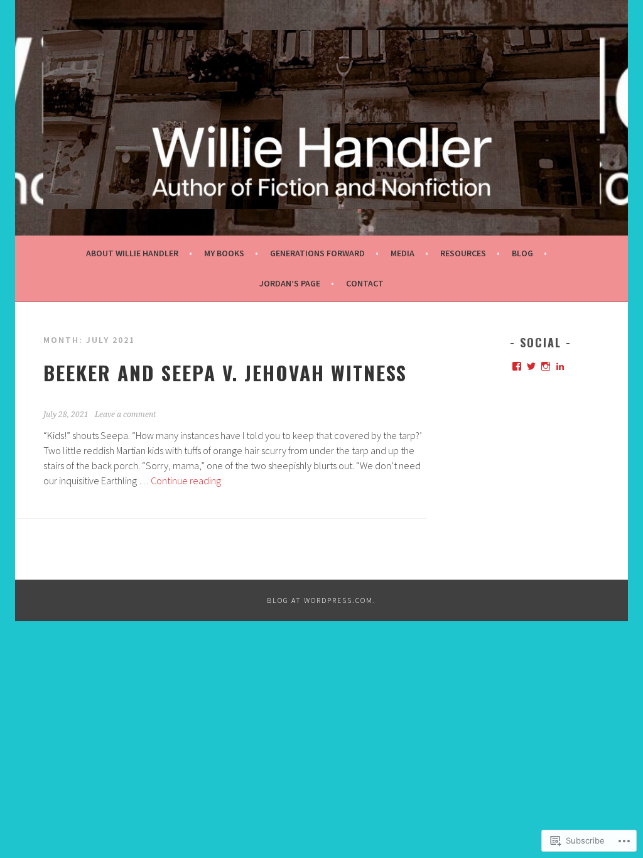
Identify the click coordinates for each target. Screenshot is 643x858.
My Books (224, 253)
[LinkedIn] (560, 366)
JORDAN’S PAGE (289, 283)
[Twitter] (531, 366)
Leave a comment (125, 414)
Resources (463, 253)
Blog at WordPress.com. (321, 600)
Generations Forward (317, 253)
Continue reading (186, 480)
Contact (365, 283)
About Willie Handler (132, 253)
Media (402, 253)
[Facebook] (517, 366)
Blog (522, 253)
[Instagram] (546, 366)
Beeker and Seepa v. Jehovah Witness (225, 372)
